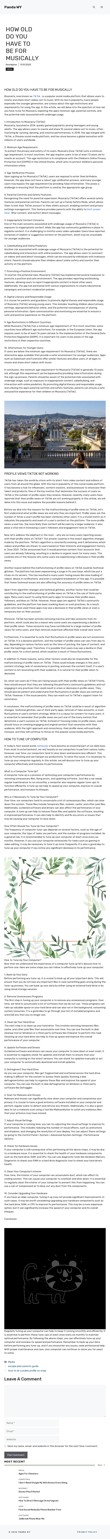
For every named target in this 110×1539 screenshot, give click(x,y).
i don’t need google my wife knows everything (43, 1482)
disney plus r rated (29, 1491)
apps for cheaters (28, 1473)
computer (42, 745)
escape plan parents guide (23, 1366)
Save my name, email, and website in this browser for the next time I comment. (52, 1446)
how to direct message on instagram (38, 1500)
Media (9, 69)
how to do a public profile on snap (27, 1370)
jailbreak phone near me (31, 1518)
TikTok (36, 96)
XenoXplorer (11, 64)
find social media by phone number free (40, 1509)
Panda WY (13, 7)
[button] (94, 7)
